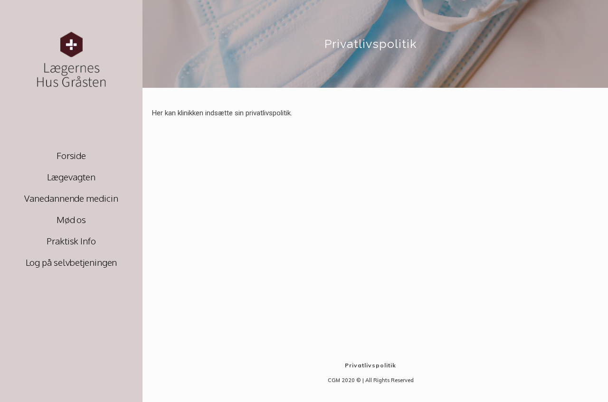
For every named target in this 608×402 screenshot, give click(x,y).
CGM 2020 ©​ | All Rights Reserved (371, 380)
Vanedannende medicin (71, 198)
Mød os (71, 219)
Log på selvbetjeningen (71, 262)
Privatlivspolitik (370, 365)
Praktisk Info (71, 240)
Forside (71, 155)
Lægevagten (71, 176)
